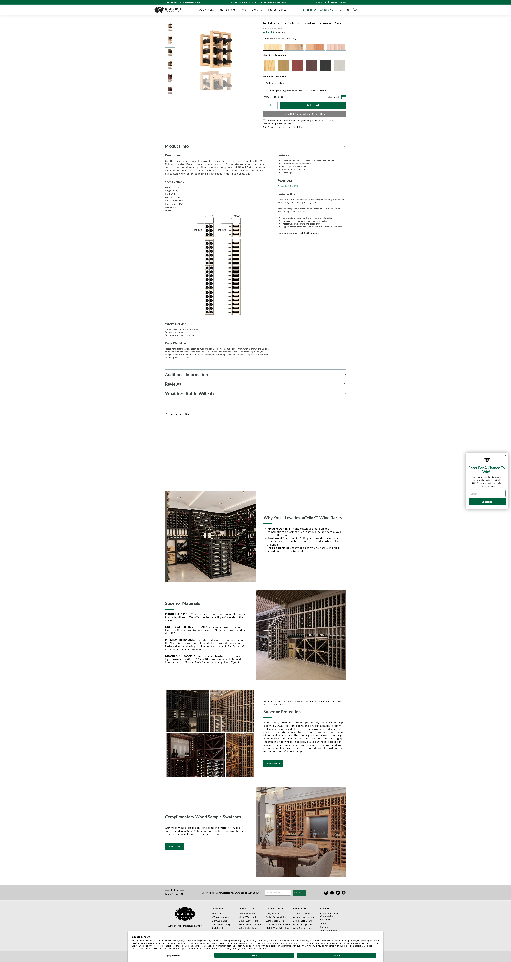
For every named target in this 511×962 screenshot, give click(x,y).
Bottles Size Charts (303, 920)
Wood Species (279, 38)
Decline (336, 955)
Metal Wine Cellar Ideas (278, 927)
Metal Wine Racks (248, 917)
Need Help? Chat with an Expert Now (304, 114)
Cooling (257, 10)
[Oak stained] (171, 450)
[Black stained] (184, 450)
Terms (323, 923)
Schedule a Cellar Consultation (329, 915)
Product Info (177, 146)
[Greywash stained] (188, 450)
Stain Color (275, 54)
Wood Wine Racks (248, 913)
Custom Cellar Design (318, 10)
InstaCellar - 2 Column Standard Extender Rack (170, 464)
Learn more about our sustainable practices (299, 232)
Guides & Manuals (302, 913)
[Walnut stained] (180, 450)
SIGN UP (299, 892)
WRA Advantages (220, 917)
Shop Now (174, 846)
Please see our (285, 127)
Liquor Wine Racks (248, 920)
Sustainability (219, 927)
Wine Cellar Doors (248, 927)
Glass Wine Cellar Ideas (278, 924)
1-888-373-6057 (338, 2)
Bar (244, 10)
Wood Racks (206, 10)
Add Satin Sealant (275, 83)
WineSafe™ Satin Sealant (276, 76)
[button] (341, 10)
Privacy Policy (261, 948)
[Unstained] (166, 450)
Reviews (173, 384)
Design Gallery (273, 913)
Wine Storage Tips (302, 924)
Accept (254, 955)
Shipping (324, 926)
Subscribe (205, 892)
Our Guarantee (219, 920)
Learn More (273, 763)
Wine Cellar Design (276, 920)
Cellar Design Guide (276, 917)
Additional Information (186, 374)
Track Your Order (328, 930)
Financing (325, 919)
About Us (216, 913)
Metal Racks (228, 10)
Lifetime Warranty (221, 924)
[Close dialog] (505, 455)
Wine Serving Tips (302, 927)
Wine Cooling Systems (250, 924)
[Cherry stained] (175, 450)
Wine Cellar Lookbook (304, 917)
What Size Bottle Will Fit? (190, 393)
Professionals (277, 10)
